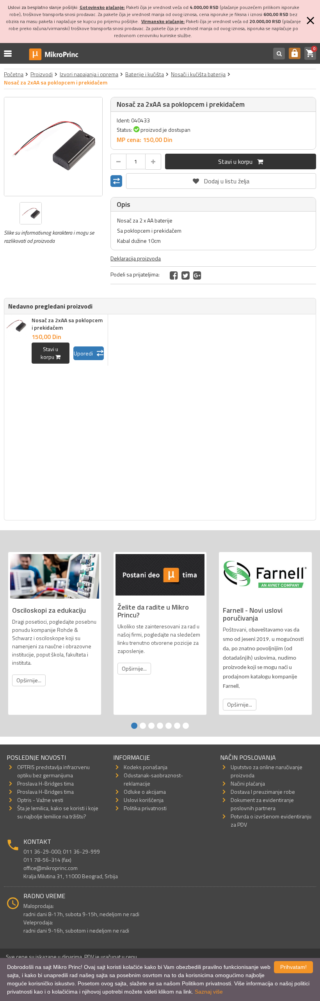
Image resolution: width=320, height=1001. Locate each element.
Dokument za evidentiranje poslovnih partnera (262, 804)
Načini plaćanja (248, 783)
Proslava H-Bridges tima (45, 783)
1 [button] (134, 726)
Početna (13, 74)
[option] (53, 146)
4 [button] (160, 726)
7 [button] (186, 726)
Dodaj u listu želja (221, 179)
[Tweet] (185, 275)
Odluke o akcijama (145, 792)
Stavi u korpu (237, 161)
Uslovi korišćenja (144, 800)
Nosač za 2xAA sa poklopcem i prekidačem (67, 324)
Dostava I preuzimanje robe (263, 792)
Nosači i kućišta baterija (198, 74)
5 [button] (168, 726)
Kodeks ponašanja (145, 767)
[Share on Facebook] (174, 275)
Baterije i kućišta (144, 74)
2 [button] (143, 726)
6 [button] (177, 726)
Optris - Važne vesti (40, 800)
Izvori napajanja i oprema (89, 74)
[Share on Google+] (197, 275)
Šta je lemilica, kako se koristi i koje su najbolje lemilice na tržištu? (57, 812)
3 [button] (151, 726)
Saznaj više (209, 991)
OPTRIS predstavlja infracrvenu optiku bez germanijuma (53, 771)
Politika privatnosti (145, 808)
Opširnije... (28, 680)
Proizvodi (41, 74)
